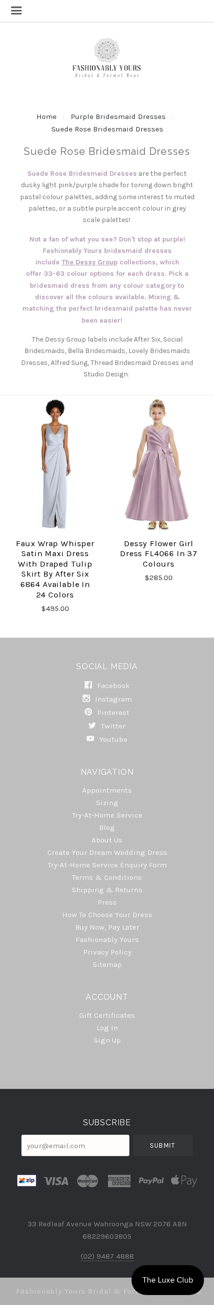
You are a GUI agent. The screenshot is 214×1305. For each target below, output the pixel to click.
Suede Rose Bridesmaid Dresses (107, 128)
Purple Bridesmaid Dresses (118, 116)
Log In (107, 1027)
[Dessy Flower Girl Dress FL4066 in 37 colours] (158, 464)
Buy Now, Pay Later (107, 927)
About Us (107, 839)
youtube (112, 739)
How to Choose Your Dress (107, 914)
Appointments (107, 790)
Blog (107, 827)
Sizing (107, 802)
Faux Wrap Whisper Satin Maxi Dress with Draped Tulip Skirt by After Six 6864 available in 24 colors (55, 569)
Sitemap (107, 964)
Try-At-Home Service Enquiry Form (107, 864)
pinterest (112, 712)
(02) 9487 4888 (107, 1256)
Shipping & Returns (107, 889)
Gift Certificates (107, 1015)
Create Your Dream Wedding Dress (107, 852)
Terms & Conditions (107, 877)
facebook (112, 685)
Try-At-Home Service (107, 815)
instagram (112, 699)
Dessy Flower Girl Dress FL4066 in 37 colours (159, 554)
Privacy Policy (107, 952)
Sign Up (107, 1040)
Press (107, 902)
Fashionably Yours (107, 939)
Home (46, 116)
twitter (112, 725)
